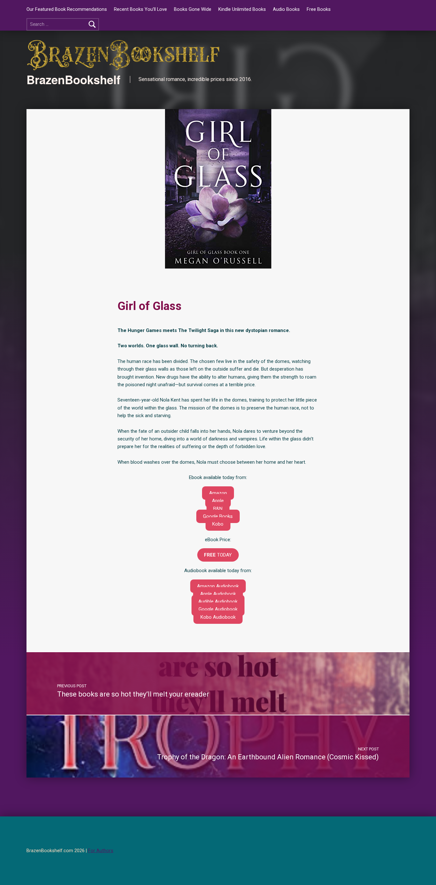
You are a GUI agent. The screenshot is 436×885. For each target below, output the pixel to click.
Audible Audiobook (217, 601)
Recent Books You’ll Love (140, 9)
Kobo (217, 524)
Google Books (218, 516)
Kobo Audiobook (218, 617)
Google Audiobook (218, 609)
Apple (218, 501)
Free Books (319, 9)
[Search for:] (62, 24)
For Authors (100, 850)
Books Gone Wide (192, 9)
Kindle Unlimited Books (242, 9)
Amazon (218, 493)
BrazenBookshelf (73, 79)
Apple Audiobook (218, 594)
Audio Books (286, 9)
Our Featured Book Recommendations (66, 9)
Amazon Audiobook (218, 586)
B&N (217, 509)
